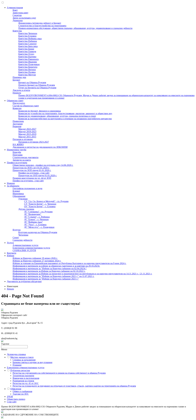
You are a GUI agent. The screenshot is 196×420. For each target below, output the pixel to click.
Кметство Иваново (27, 62)
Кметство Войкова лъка (30, 38)
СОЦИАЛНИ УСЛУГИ (24, 250)
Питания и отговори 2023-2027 (33, 142)
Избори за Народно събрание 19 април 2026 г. (35, 258)
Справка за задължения (24, 360)
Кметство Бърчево (27, 56)
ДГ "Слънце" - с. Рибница (37, 217)
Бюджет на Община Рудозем (32, 82)
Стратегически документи (25, 157)
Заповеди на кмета (22, 160)
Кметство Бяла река (28, 46)
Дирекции (18, 20)
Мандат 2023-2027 (27, 129)
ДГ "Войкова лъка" (33, 222)
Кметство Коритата (27, 67)
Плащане (17, 365)
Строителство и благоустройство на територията (42, 25)
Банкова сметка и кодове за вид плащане (32, 362)
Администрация (15, 7)
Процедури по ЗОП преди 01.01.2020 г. (32, 170)
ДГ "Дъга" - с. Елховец (35, 224)
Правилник (18, 121)
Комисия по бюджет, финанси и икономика (39, 111)
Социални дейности (22, 240)
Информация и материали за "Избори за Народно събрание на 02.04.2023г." (50, 268)
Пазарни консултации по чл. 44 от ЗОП (32, 178)
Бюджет (16, 80)
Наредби (17, 152)
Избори (10, 255)
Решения (17, 126)
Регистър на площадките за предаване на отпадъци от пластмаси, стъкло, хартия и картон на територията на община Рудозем (74, 386)
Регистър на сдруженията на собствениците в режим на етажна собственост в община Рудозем (59, 373)
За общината (13, 186)
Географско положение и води (27, 188)
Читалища (23, 235)
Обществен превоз (16, 399)
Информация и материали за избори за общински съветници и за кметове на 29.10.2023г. (56, 266)
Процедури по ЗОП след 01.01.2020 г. (31, 168)
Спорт (16, 237)
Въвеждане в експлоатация (26, 378)
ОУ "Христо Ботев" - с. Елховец (40, 206)
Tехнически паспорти (23, 375)
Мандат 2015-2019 (27, 134)
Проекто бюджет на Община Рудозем (36, 85)
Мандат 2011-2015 (27, 137)
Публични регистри (20, 370)
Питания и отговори (23, 139)
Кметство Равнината (28, 59)
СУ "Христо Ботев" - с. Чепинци (40, 204)
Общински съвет (15, 100)
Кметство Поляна (27, 72)
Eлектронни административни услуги (31, 248)
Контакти (11, 253)
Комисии (17, 108)
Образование (19, 196)
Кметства (17, 31)
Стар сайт (12, 401)
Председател (19, 103)
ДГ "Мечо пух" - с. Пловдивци (39, 227)
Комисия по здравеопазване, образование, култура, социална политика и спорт (57, 116)
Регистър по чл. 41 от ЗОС (26, 383)
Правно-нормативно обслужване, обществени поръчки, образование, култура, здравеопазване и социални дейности (75, 28)
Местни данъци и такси (22, 357)
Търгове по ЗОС (21, 394)
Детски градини (26, 209)
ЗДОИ (10, 396)
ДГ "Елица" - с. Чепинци (36, 219)
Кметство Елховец (27, 36)
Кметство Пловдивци (29, 64)
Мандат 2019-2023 (27, 131)
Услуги (10, 242)
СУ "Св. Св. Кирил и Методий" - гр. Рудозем (46, 201)
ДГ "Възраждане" (32, 214)
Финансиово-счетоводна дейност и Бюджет (39, 23)
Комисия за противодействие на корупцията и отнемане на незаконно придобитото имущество (65, 118)
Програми (18, 155)
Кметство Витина (27, 69)
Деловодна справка (16, 354)
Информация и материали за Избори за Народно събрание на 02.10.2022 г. (49, 271)
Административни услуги (25, 245)
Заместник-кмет (20, 12)
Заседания (18, 124)
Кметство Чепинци (27, 33)
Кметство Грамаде (27, 51)
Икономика (18, 193)
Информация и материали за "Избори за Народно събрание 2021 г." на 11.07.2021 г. (53, 276)
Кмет (15, 10)
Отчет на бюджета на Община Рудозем (37, 87)
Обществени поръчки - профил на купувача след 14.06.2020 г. (43, 165)
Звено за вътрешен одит (24, 18)
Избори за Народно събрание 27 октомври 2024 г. (37, 261)
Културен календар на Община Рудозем (37, 232)
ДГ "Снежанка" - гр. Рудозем (38, 211)
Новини (11, 183)
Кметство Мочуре (27, 74)
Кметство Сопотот (27, 43)
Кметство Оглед (26, 54)
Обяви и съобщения (22, 391)
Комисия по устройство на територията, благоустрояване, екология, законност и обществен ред (65, 113)
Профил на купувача (17, 162)
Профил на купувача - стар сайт (34, 173)
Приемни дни (19, 77)
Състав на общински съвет (26, 105)
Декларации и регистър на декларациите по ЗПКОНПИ (40, 147)
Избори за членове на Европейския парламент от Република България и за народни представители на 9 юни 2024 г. (69, 263)
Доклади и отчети (21, 90)
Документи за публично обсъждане (24, 281)
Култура (17, 230)
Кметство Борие (26, 49)
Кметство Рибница (27, 41)
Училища (23, 199)
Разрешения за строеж (23, 381)
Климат (16, 191)
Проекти (17, 93)
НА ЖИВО (18, 144)
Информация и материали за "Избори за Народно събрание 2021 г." (46, 279)
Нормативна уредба (16, 149)
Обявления (15, 389)
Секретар (17, 15)
